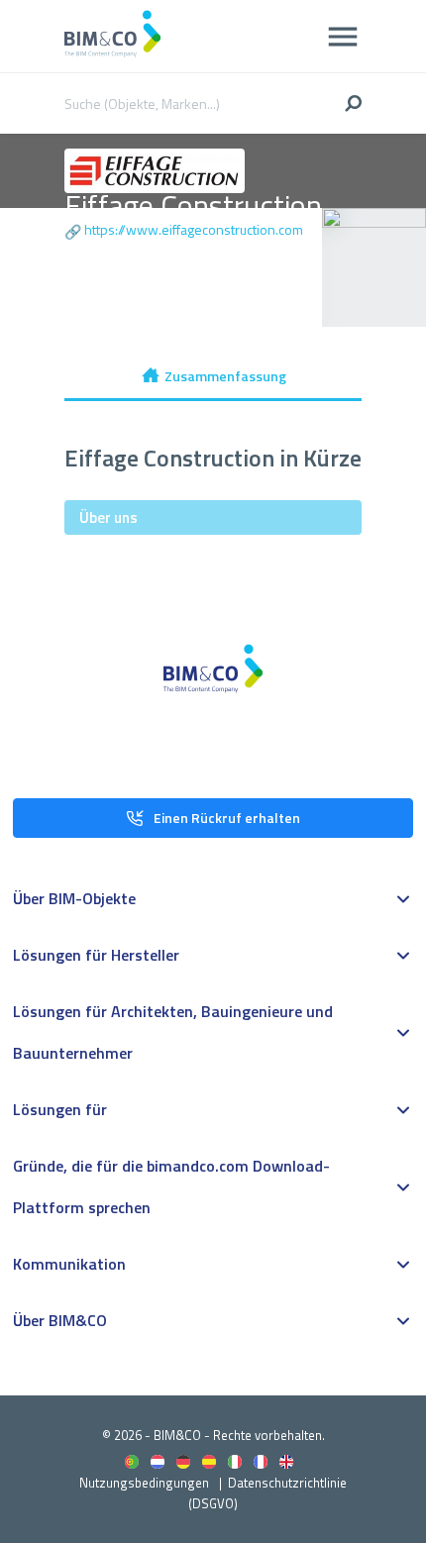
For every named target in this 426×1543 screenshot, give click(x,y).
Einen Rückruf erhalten (227, 817)
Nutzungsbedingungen (144, 1482)
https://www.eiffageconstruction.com (193, 229)
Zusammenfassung (225, 375)
